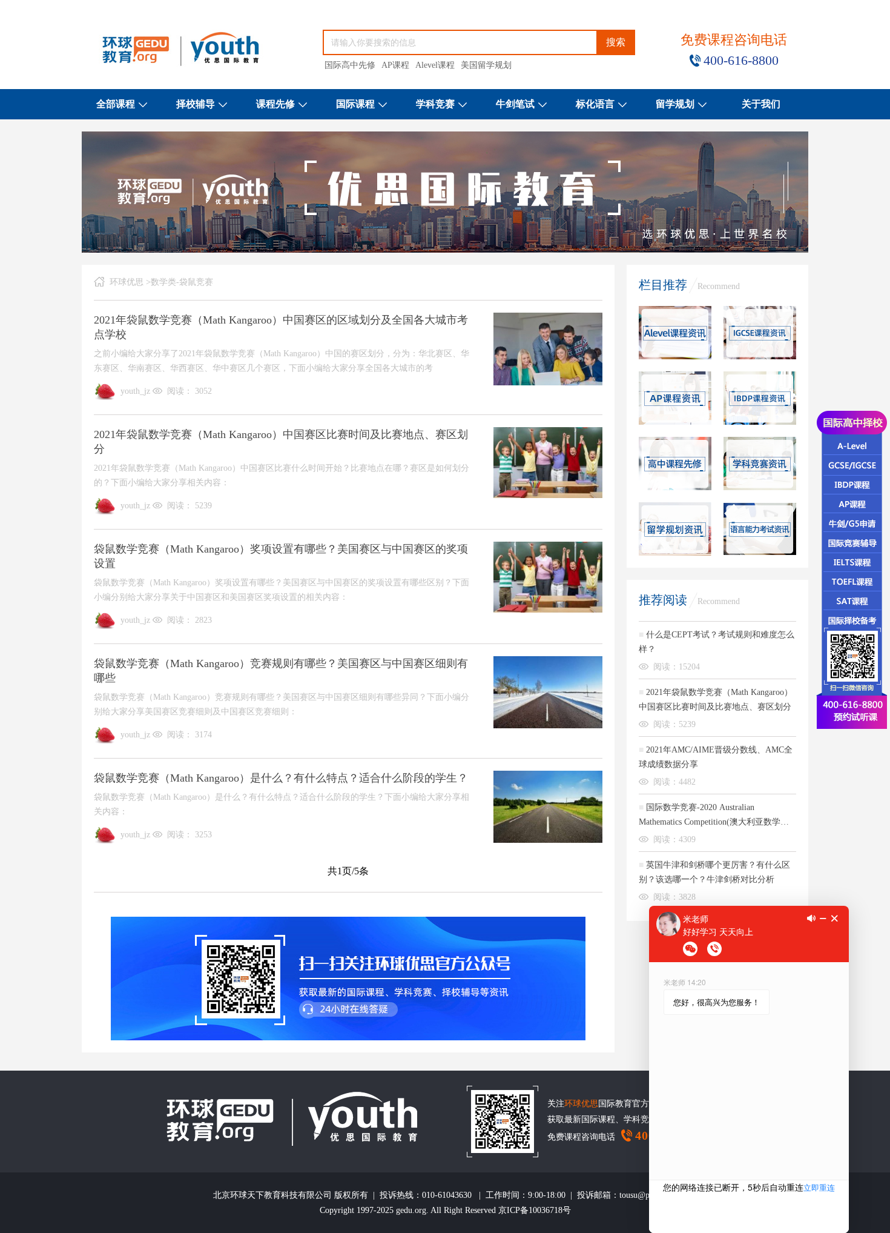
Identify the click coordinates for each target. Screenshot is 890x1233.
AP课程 (395, 65)
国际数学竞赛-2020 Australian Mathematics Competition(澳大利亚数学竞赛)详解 (714, 816)
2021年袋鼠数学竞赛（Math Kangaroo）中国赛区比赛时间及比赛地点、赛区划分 (716, 699)
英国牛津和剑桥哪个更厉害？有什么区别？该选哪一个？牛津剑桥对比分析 (714, 872)
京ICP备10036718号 (534, 1210)
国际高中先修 (350, 65)
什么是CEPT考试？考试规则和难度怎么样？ (716, 642)
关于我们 (761, 104)
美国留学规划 (486, 65)
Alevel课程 (435, 65)
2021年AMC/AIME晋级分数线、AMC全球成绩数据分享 (716, 757)
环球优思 (126, 282)
